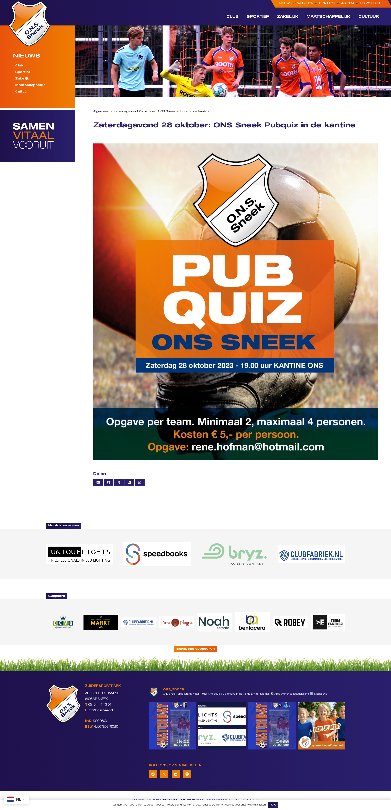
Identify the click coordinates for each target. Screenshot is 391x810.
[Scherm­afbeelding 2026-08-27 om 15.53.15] (290, 622)
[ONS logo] (29, 23)
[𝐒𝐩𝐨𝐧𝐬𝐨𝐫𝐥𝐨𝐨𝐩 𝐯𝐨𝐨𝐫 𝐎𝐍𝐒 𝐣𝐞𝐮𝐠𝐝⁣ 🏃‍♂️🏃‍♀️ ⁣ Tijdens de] (321, 725)
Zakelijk (22, 78)
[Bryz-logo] (234, 554)
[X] (164, 774)
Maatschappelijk (30, 85)
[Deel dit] (108, 482)
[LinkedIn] (176, 774)
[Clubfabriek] (138, 622)
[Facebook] (153, 774)
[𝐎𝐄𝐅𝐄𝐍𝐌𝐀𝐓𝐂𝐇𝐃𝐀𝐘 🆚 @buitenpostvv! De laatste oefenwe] (272, 725)
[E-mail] (98, 482)
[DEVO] (63, 622)
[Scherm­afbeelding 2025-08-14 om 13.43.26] (214, 622)
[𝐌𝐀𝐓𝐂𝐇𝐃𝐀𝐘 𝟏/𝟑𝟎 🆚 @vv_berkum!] (173, 725)
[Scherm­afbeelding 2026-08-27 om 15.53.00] (79, 554)
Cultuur (21, 91)
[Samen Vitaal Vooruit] (44, 136)
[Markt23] (100, 622)
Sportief (22, 72)
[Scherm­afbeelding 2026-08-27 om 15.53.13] (328, 622)
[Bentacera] (252, 622)
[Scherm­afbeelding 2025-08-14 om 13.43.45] (176, 622)
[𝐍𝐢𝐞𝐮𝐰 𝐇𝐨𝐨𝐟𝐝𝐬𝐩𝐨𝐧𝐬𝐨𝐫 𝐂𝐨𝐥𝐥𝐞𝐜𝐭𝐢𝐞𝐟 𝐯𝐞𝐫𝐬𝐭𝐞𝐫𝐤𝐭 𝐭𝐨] (222, 725)
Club (19, 65)
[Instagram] (187, 774)
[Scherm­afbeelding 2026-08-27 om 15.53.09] (311, 554)
